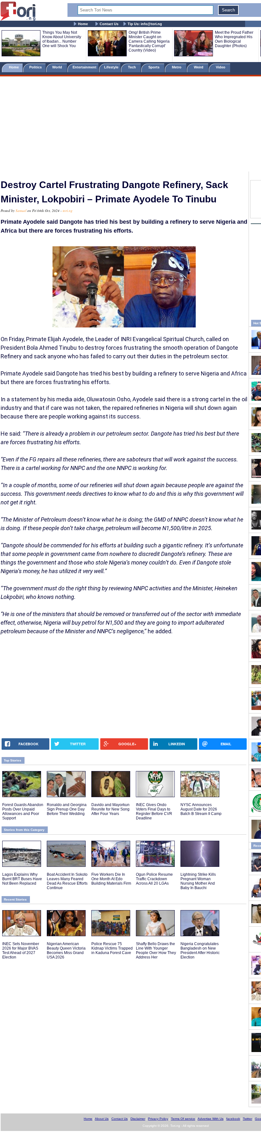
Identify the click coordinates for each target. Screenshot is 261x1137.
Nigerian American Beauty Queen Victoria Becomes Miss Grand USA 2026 (66, 950)
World (58, 67)
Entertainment (84, 67)
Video (221, 67)
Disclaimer (137, 1118)
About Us (102, 1118)
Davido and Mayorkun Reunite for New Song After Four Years (110, 809)
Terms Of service (183, 1118)
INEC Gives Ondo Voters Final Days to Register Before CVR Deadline (154, 811)
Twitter (247, 1118)
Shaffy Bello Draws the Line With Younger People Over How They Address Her (156, 950)
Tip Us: (145, 24)
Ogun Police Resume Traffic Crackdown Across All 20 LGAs (154, 879)
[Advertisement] (130, 125)
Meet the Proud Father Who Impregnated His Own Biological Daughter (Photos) (234, 39)
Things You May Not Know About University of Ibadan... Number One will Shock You (61, 39)
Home (83, 24)
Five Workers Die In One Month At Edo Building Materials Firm (111, 879)
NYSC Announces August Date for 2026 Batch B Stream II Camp (201, 809)
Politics (36, 67)
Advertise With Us (210, 1118)
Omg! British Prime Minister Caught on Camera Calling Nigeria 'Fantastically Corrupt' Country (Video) (149, 41)
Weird (199, 67)
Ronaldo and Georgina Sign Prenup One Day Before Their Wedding (67, 809)
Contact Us (109, 24)
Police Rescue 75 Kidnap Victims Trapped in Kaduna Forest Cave (112, 948)
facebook (233, 1118)
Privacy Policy (158, 1118)
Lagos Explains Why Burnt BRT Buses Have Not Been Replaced (22, 879)
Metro (177, 67)
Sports (154, 67)
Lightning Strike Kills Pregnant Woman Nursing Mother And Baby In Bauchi (198, 881)
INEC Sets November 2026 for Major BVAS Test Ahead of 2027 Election (20, 950)
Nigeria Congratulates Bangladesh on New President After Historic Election (200, 950)
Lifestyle (111, 67)
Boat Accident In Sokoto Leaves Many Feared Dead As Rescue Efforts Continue (67, 881)
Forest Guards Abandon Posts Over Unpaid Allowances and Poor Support (22, 811)
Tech (132, 67)
